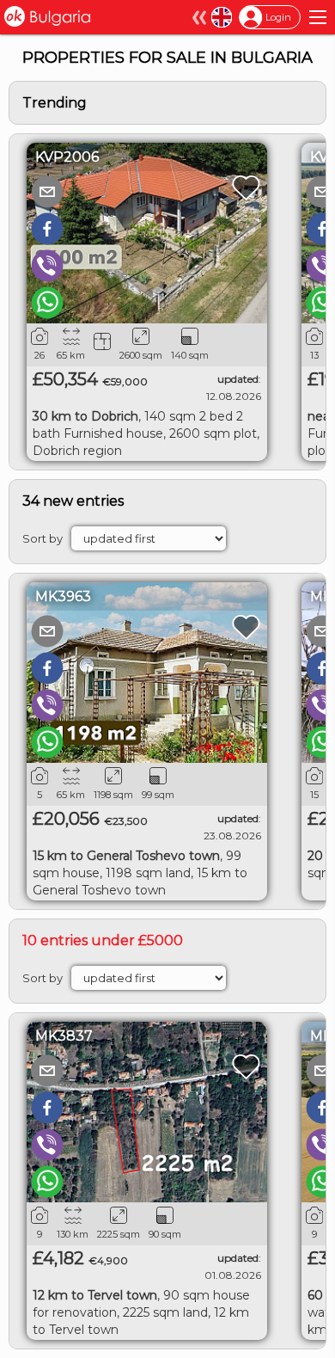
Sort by (42, 538)
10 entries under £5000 (102, 940)
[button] (47, 191)
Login (278, 17)
